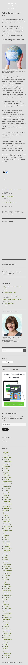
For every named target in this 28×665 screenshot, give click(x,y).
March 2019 (6, 606)
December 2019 (7, 590)
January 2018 (6, 632)
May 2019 (5, 602)
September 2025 (7, 464)
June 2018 (5, 622)
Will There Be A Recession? (7, 196)
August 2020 (6, 575)
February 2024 (7, 499)
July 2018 (5, 621)
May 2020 (6, 581)
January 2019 (6, 610)
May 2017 (5, 646)
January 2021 (6, 566)
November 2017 (7, 635)
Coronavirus (21, 212)
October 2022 (6, 528)
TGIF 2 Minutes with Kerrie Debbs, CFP (10, 662)
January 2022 (6, 544)
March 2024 (6, 497)
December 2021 (7, 546)
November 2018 (7, 613)
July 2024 (5, 490)
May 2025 (6, 472)
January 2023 (6, 523)
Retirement (15, 212)
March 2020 (6, 584)
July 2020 (5, 577)
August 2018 (6, 619)
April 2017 (6, 648)
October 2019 (6, 593)
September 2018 (7, 617)
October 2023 (6, 506)
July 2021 (5, 555)
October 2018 (6, 615)
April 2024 (6, 495)
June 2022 (6, 535)
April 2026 (6, 454)
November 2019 (7, 592)
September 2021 (7, 552)
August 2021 (6, 553)
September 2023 (7, 508)
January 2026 (6, 459)
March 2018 (6, 628)
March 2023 (6, 519)
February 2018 (7, 630)
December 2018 (7, 612)
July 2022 (5, 533)
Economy (4, 214)
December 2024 (7, 481)
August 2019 (6, 597)
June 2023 (6, 514)
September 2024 (7, 486)
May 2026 (6, 452)
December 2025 (7, 461)
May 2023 (5, 515)
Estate (16, 211)
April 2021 (6, 561)
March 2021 (6, 563)
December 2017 (7, 633)
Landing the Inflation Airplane (11, 296)
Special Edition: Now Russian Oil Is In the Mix (11, 190)
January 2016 (6, 655)
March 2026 (6, 455)
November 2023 (7, 504)
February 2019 (7, 608)
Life (11, 212)
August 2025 (6, 466)
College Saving (12, 211)
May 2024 (6, 494)
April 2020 (6, 582)
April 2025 (6, 474)
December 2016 (7, 653)
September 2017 (7, 639)
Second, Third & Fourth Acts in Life (12, 299)
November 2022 (7, 526)
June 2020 (6, 579)
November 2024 (7, 483)
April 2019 (6, 604)
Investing (8, 212)
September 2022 (7, 530)
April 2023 (6, 517)
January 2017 (6, 651)
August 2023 (6, 510)
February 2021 (7, 564)
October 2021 (6, 550)
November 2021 (7, 548)
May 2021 (5, 559)
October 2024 (6, 484)
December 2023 (7, 503)
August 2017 (6, 641)
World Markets (10, 214)
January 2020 (6, 588)
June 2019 (6, 601)
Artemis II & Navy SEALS (9, 292)
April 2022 (6, 539)
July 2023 (5, 512)
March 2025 (6, 475)
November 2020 (7, 570)
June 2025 (6, 470)
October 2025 (6, 463)
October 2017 (6, 637)
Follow (5, 429)
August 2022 (6, 532)
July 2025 (5, 468)
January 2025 (6, 479)
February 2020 (7, 586)
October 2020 (6, 572)
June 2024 (6, 492)
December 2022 (7, 524)
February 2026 (7, 457)
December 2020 (7, 568)
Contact (21, 662)
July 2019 (5, 599)
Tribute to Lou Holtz (8, 303)
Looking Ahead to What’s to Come (9, 202)
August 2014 (6, 657)
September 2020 (7, 573)
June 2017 (5, 644)
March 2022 (6, 541)
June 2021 (5, 557)
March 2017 (6, 650)
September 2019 (7, 595)
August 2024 (6, 488)
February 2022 (7, 543)
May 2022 (6, 537)
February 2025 (7, 477)
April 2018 (6, 626)
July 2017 (5, 642)
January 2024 (6, 501)
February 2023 (7, 521)
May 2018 (5, 624)
